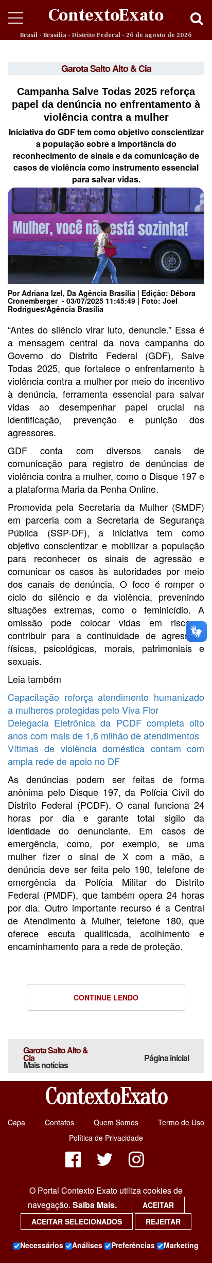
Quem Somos (116, 1122)
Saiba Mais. (95, 1205)
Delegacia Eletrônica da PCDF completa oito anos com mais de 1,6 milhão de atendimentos (106, 729)
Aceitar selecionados (76, 1221)
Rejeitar (163, 1221)
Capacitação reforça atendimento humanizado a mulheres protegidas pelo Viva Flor (106, 703)
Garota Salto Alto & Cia (55, 1057)
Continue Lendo (106, 997)
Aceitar (158, 1205)
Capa (16, 1122)
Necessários (41, 1245)
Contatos (59, 1122)
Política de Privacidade (106, 1137)
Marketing (181, 1245)
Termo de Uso (181, 1122)
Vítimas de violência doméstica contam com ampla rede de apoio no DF (106, 754)
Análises (87, 1245)
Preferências (133, 1245)
